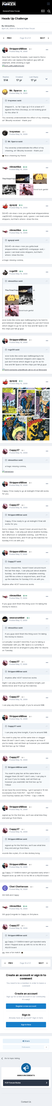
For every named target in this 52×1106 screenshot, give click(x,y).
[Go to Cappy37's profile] (5, 451)
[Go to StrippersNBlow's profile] (5, 50)
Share (27, 1041)
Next (42, 38)
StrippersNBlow (18, 48)
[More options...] (47, 49)
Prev (9, 38)
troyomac (14, 131)
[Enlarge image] (13, 65)
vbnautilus (9, 26)
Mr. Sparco (15, 90)
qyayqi (13, 205)
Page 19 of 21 (26, 38)
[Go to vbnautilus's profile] (5, 168)
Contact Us (26, 1102)
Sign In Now (26, 1024)
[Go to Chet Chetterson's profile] (5, 888)
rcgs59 (13, 271)
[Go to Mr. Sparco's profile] (5, 92)
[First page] (4, 38)
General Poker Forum (26, 28)
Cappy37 (14, 450)
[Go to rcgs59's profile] (5, 272)
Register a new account (26, 1006)
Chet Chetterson (18, 886)
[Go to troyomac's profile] (5, 133)
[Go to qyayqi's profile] (5, 206)
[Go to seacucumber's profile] (5, 619)
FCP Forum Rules (13, 1083)
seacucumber (17, 617)
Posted (18, 51)
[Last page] (48, 38)
